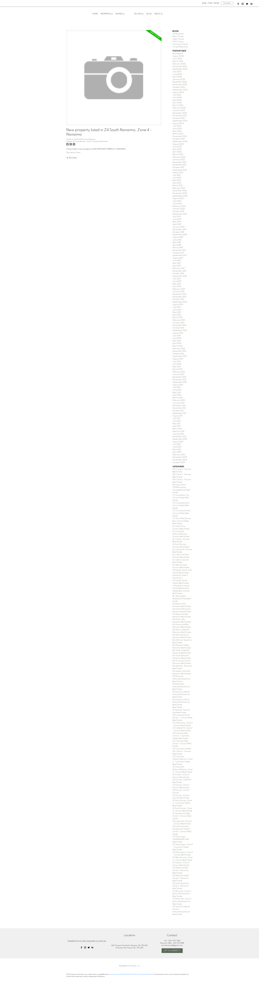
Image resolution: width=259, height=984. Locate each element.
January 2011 (178, 434)
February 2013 (178, 372)
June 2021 (176, 178)
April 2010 (176, 452)
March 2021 (177, 185)
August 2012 (177, 385)
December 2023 (179, 113)
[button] (238, 4)
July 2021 (176, 175)
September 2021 (179, 170)
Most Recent (177, 54)
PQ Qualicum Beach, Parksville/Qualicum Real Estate (181, 694)
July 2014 (176, 336)
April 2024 (177, 103)
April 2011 (176, 426)
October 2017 (178, 253)
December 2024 (179, 82)
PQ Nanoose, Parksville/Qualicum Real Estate (181, 678)
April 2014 (176, 343)
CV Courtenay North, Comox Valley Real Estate (181, 513)
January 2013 (178, 374)
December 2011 (179, 406)
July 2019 (176, 217)
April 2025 (177, 77)
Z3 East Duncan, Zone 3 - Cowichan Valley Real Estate (182, 803)
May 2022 (177, 149)
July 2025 (176, 72)
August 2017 (177, 258)
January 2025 (178, 79)
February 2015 (178, 320)
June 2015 (176, 310)
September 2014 (179, 330)
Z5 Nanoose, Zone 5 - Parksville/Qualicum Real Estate (182, 893)
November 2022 (179, 136)
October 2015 (178, 299)
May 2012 (176, 393)
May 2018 (176, 242)
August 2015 (177, 304)
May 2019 (176, 222)
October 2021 (178, 167)
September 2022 (179, 141)
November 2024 (179, 85)
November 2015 (179, 297)
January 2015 (178, 323)
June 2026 (177, 59)
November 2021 (179, 165)
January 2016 (178, 292)
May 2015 (176, 312)
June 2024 (177, 97)
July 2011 (176, 418)
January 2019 (178, 227)
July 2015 (176, 307)
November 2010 (179, 437)
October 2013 (178, 354)
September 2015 (179, 302)
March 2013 (177, 369)
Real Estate (177, 707)
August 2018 (177, 237)
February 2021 (178, 188)
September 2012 (179, 382)
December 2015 (179, 294)
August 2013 (177, 359)
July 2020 (176, 201)
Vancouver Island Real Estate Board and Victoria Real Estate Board (131, 974)
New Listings (178, 36)
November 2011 (179, 408)
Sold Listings (177, 41)
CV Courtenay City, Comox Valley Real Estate (180, 497)
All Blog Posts (178, 34)
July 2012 (176, 387)
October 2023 (178, 118)
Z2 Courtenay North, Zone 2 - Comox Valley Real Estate (182, 717)
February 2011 (178, 431)
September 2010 (179, 439)
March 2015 (177, 317)
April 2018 (176, 245)
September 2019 (179, 214)
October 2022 (178, 139)
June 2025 (177, 74)
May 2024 (177, 100)
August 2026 (178, 56)
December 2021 (179, 162)
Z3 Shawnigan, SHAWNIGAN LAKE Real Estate (180, 839)
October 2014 (178, 328)
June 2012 (176, 390)
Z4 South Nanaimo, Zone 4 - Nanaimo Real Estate (90, 141)
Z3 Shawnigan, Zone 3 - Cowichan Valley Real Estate (182, 847)
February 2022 (179, 157)
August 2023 (178, 123)
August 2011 (177, 416)
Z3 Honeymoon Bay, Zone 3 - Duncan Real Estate (181, 816)
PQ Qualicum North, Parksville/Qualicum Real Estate (181, 702)
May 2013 (176, 367)
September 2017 (179, 255)
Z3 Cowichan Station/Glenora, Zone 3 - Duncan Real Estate (182, 769)
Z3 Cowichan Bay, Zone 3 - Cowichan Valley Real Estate (180, 735)
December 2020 (179, 191)
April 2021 (176, 183)
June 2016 (176, 281)
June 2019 (176, 219)
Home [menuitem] (95, 14)
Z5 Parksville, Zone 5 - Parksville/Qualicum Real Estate (182, 901)
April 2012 (176, 395)
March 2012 (177, 398)
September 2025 (180, 69)
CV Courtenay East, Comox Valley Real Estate (181, 505)
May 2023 (177, 131)
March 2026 (177, 61)
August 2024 (178, 92)
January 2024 (178, 110)
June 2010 (177, 447)
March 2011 (177, 429)
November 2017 (179, 250)
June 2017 (176, 260)
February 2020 (179, 206)
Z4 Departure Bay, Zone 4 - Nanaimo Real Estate (180, 870)
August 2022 (178, 144)
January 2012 (178, 403)
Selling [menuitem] (138, 14)
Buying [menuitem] (119, 14)
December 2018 (179, 229)
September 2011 (179, 413)
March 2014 (177, 346)
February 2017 (178, 268)
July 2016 (176, 279)
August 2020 (178, 198)
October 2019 (178, 211)
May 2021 (176, 180)
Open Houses (178, 39)
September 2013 (179, 356)
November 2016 (179, 271)
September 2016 (179, 276)
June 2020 (177, 204)
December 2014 (179, 325)
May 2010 (176, 449)
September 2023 (179, 121)
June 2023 (177, 129)
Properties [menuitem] (106, 14)
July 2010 (176, 444)
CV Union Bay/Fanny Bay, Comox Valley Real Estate (181, 521)
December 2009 (179, 457)
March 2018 (177, 248)
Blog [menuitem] (149, 14)
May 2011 (176, 424)
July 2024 (176, 95)
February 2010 (178, 455)
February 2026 (179, 64)
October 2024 (178, 87)
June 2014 (176, 338)
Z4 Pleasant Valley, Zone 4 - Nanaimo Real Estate (180, 878)
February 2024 (179, 108)
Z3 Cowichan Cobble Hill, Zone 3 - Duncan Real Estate (181, 751)
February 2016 (178, 289)
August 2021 (177, 173)
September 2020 (180, 196)
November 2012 (179, 380)
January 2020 (178, 209)
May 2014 (176, 341)
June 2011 (176, 421)
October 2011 (178, 411)
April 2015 (176, 315)
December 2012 (179, 377)
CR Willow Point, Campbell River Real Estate (181, 489)
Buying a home (179, 485)
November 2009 (179, 460)
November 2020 (179, 193)
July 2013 (176, 362)
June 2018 (176, 240)
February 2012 (178, 400)
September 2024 (179, 90)
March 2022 (177, 154)
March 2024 (177, 105)
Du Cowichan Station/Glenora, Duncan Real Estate (180, 533)
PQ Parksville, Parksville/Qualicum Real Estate (181, 686)
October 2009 (178, 462)
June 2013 (176, 364)
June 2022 (177, 147)
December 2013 (179, 351)
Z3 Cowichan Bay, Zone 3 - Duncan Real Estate (181, 743)
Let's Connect (172, 951)
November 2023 (179, 116)
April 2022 (177, 152)
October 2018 (178, 232)
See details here (73, 153)
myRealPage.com (134, 966)
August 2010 (177, 442)
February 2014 (178, 349)
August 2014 (177, 333)
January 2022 (178, 160)
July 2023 (176, 126)
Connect (227, 3)
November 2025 (179, 66)
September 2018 (179, 235)
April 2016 (176, 286)
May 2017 (176, 263)
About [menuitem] (157, 14)
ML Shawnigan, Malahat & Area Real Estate (181, 598)
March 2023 (177, 134)
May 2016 (176, 284)
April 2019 (176, 224)
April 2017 (176, 266)
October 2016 (178, 273)
